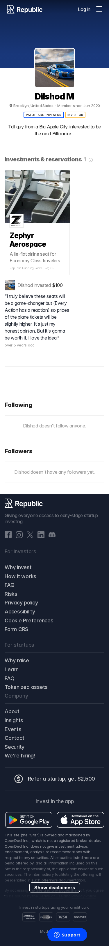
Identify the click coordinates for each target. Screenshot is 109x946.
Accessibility (20, 611)
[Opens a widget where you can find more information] (67, 935)
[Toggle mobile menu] (99, 9)
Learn (12, 669)
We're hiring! (20, 756)
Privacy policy (21, 603)
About (12, 711)
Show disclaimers (54, 887)
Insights (14, 720)
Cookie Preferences (29, 620)
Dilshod (25, 285)
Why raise (17, 660)
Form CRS (16, 629)
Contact (14, 738)
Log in (84, 9)
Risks (11, 594)
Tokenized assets (26, 687)
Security (14, 747)
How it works (20, 576)
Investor (75, 115)
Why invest (18, 567)
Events (13, 729)
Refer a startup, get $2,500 (61, 779)
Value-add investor (44, 115)
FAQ (9, 585)
